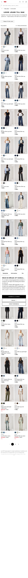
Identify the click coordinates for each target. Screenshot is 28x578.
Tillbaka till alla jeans (8, 21)
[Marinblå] (4, 238)
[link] (20, 2)
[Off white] (2, 47)
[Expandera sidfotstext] (14, 454)
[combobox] (15, 5)
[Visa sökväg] (2, 8)
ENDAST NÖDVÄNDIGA (14, 304)
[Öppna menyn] (1, 2)
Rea (2, 410)
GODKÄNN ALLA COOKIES (14, 296)
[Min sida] (20, 2)
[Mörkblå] (15, 73)
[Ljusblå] (4, 47)
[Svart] (17, 265)
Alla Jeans (6, 8)
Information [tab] (14, 273)
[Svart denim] (17, 47)
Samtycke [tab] (5, 273)
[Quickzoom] (12, 44)
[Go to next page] (18, 444)
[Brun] (17, 403)
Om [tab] (23, 273)
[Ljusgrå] (2, 100)
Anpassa (13, 300)
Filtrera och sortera (22, 25)
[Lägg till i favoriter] (12, 29)
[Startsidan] (5, 1)
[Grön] (2, 403)
